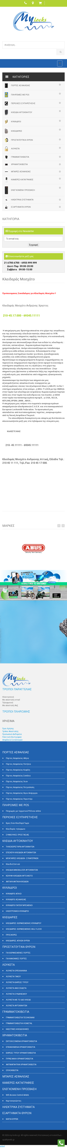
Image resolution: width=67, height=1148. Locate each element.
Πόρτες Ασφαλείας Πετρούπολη (20, 787)
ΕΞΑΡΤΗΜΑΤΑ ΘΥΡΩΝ (21, 207)
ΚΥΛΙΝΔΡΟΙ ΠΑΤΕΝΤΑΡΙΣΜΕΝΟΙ (19, 905)
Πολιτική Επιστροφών (12, 737)
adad (2, 1146)
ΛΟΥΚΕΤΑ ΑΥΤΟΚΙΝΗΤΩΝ (16, 1006)
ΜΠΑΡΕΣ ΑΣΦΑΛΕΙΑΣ (21, 171)
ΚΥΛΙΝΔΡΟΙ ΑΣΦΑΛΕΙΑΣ (16, 899)
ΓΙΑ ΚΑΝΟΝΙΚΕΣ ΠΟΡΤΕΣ (16, 959)
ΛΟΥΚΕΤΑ (15, 148)
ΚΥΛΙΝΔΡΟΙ (16, 121)
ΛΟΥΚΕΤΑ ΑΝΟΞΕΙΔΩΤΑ (16, 988)
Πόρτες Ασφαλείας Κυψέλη (18, 770)
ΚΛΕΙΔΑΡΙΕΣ (16, 131)
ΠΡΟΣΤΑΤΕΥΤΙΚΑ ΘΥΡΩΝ (22, 140)
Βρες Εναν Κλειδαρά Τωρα (17, 823)
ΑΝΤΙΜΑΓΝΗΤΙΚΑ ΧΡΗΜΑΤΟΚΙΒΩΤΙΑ (21, 1064)
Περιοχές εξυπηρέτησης (23, 103)
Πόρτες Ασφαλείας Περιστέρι (19, 799)
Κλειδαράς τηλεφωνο (15, 829)
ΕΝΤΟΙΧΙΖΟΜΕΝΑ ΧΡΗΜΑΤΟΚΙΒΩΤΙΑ (21, 1041)
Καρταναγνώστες (13, 1101)
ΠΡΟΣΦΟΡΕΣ (11, 935)
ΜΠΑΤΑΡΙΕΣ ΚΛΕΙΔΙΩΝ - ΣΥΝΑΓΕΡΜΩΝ (22, 858)
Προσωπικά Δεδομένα (12, 734)
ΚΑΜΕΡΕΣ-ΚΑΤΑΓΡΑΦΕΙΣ (22, 179)
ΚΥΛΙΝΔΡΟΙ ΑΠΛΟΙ (14, 894)
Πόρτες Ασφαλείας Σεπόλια (18, 776)
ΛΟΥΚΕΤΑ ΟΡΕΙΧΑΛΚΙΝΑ (16, 971)
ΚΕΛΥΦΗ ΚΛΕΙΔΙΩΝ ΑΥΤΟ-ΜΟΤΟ (19, 876)
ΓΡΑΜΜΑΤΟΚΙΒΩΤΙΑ (20, 157)
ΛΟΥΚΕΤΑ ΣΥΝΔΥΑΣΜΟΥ (16, 994)
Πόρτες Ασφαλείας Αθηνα (17, 758)
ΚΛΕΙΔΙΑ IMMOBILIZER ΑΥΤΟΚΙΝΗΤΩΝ (22, 870)
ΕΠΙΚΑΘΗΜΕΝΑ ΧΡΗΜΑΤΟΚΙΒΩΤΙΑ (20, 1047)
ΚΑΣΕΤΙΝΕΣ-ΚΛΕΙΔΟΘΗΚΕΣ (17, 1029)
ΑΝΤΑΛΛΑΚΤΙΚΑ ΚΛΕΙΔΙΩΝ (17, 882)
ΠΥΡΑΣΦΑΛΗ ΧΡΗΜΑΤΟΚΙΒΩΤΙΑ (19, 1059)
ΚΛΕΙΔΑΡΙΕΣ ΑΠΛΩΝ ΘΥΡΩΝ (18, 941)
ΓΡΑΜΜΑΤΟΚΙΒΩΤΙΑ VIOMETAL (19, 1023)
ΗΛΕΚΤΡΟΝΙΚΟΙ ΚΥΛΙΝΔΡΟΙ (17, 911)
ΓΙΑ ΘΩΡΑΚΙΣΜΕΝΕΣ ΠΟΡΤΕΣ (18, 953)
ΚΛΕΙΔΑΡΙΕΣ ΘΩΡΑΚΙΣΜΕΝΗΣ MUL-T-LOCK (24, 929)
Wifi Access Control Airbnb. (17, 1095)
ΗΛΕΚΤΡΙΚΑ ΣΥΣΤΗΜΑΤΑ (22, 199)
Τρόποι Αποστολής (10, 731)
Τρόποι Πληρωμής (16, 711)
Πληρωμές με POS (20, 94)
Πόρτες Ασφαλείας (20, 85)
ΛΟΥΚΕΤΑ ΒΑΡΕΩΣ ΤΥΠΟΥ (17, 982)
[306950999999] (61, 1143)
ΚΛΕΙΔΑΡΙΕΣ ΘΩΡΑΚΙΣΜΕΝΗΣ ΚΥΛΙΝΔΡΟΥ (23, 923)
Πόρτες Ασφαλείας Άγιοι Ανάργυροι (22, 793)
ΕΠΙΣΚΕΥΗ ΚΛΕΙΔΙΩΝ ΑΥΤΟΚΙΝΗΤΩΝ (21, 852)
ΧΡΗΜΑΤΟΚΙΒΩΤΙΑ (19, 164)
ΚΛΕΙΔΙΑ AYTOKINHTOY (21, 112)
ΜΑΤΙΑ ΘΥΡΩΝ (12, 1119)
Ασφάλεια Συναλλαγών (12, 740)
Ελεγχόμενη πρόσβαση (23, 190)
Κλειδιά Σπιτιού (13, 864)
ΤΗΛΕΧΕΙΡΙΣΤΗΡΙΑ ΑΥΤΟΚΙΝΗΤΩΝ (20, 847)
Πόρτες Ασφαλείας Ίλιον (17, 781)
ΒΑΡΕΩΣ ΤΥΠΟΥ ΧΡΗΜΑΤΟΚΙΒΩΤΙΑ (21, 1053)
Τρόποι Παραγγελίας (17, 689)
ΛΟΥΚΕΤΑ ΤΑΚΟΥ (13, 976)
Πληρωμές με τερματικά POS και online (23, 811)
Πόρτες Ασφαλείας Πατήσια (18, 764)
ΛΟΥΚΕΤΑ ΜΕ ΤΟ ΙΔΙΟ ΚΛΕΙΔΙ (18, 1000)
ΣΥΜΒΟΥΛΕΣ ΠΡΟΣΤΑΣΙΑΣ (17, 835)
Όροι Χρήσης (8, 728)
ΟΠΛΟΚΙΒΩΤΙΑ (12, 1070)
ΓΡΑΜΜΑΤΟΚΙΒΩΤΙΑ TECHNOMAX (20, 1017)
